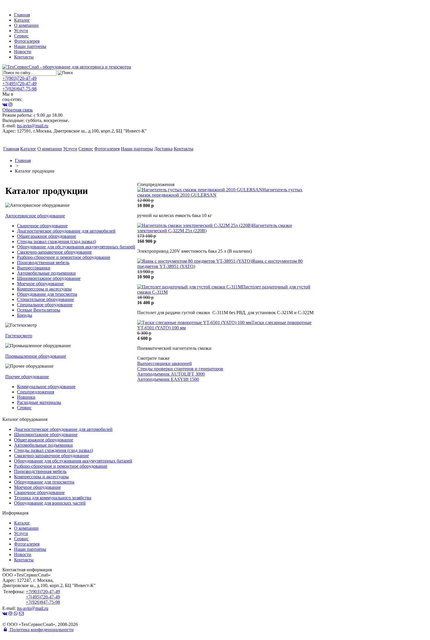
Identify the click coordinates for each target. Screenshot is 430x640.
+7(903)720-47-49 (19, 78)
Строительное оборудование (45, 299)
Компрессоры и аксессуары (44, 288)
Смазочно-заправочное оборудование (54, 252)
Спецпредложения (35, 391)
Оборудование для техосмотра (47, 294)
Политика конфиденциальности (41, 629)
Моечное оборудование (40, 283)
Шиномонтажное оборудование (48, 278)
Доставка (163, 148)
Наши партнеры (30, 46)
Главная (22, 14)
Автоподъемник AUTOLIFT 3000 (171, 373)
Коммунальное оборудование (46, 386)
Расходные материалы (39, 402)
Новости (22, 51)
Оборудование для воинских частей (50, 502)
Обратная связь (17, 109)
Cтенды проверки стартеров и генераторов (180, 368)
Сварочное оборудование (42, 225)
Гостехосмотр (18, 335)
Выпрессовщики (33, 267)
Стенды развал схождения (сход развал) (56, 241)
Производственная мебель (43, 262)
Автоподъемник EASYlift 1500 (168, 379)
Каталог (22, 20)
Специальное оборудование (45, 304)
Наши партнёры (30, 549)
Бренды (24, 315)
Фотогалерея (26, 41)
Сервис (21, 35)
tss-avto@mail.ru (32, 125)
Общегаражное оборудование (46, 236)
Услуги (21, 30)
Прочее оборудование (27, 376)
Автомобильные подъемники (46, 273)
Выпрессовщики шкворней (164, 363)
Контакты (24, 56)
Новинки (26, 397)
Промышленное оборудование (35, 356)
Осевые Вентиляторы (38, 309)
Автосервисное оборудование (35, 215)
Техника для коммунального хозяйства (52, 497)
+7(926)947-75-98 (19, 88)
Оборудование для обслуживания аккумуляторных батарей (76, 246)
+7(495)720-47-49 (19, 83)
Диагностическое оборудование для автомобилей (66, 230)
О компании (26, 25)
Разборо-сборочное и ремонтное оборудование (63, 257)
